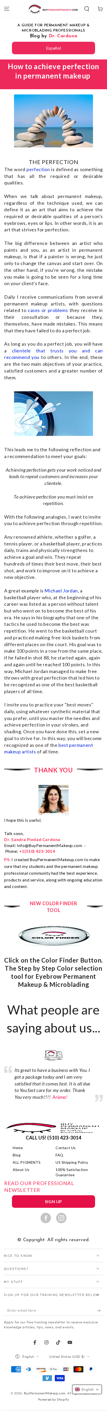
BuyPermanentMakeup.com (44, 1393)
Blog (17, 1155)
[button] (86, 8)
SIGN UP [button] (53, 1201)
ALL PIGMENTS (27, 1162)
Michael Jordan (61, 590)
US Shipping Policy (72, 1162)
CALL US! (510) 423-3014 (53, 1137)
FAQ (59, 1155)
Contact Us (66, 1147)
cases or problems (48, 310)
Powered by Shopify (53, 1399)
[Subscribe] (100, 1310)
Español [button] (53, 47)
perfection (38, 169)
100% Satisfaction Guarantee (72, 1172)
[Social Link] (46, 1217)
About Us (21, 1169)
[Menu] (7, 8)
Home (18, 1147)
